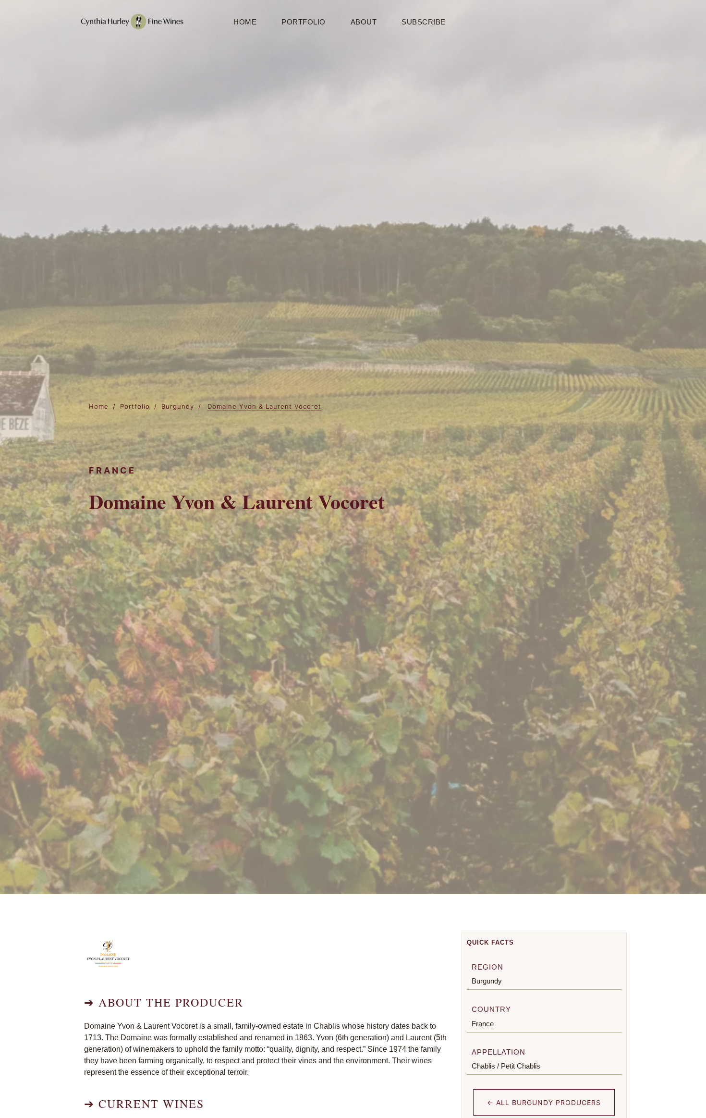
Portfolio (303, 22)
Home (244, 22)
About (364, 22)
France (483, 1024)
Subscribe (424, 22)
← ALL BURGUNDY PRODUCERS (544, 1102)
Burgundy (177, 406)
